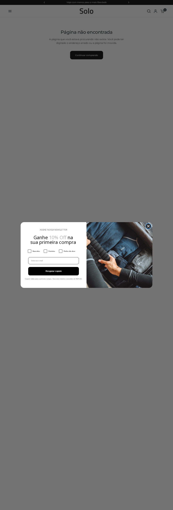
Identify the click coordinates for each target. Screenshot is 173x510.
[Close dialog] (148, 226)
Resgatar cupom (54, 271)
